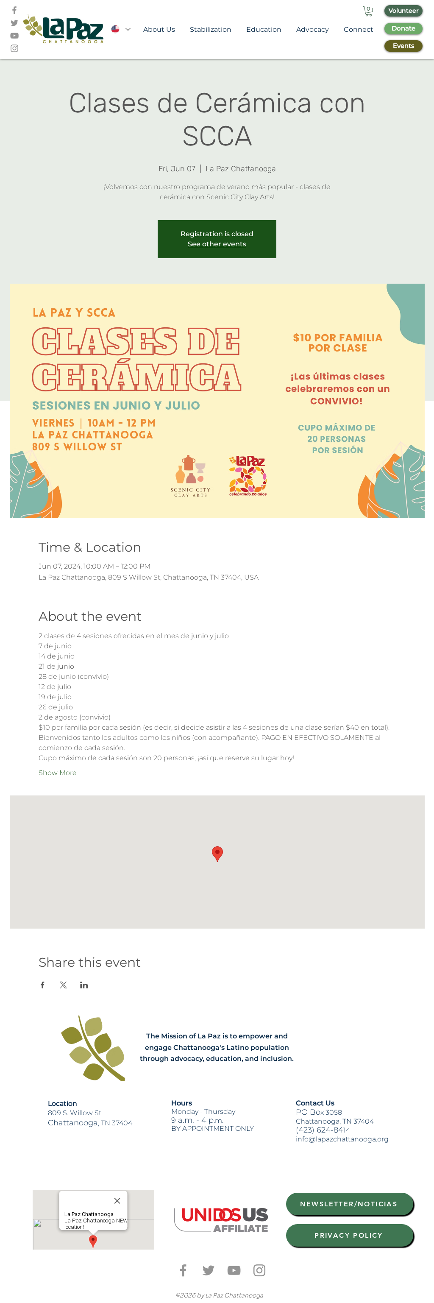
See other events (217, 244)
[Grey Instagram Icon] (14, 48)
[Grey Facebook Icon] (14, 10)
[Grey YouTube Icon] (14, 36)
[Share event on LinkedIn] (84, 985)
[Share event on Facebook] (43, 985)
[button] (369, 11)
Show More (58, 773)
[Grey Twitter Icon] (14, 23)
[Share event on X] (63, 985)
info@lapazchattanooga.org (342, 1139)
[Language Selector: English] (120, 29)
